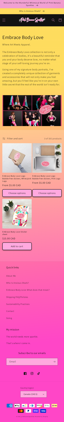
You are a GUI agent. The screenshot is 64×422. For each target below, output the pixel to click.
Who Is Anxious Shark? (17, 282)
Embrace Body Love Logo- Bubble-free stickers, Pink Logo (46, 177)
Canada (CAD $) (31, 394)
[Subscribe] (54, 361)
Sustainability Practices (18, 304)
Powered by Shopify (41, 416)
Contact (10, 311)
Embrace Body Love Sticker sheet (14, 233)
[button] (3, 20)
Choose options (17, 193)
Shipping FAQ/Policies (17, 297)
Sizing (9, 318)
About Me (11, 275)
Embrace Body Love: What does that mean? (28, 289)
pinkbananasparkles (27, 416)
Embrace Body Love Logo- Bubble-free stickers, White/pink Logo (16, 178)
